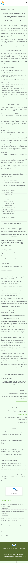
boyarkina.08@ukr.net (21, 401)
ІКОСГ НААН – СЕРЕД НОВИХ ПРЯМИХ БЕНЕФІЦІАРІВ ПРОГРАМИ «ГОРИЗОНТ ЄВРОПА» (13, 533)
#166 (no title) (10, 550)
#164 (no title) (14, 548)
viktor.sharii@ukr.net (22, 414)
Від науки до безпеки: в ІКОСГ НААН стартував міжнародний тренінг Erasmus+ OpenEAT (12, 519)
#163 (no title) (5, 548)
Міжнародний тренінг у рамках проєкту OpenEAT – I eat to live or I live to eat (14, 526)
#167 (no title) (18, 550)
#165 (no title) (22, 548)
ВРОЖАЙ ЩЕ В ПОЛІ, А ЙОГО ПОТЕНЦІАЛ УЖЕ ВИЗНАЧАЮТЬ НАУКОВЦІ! (12, 505)
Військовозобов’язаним (14, 551)
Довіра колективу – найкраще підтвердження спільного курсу (12, 512)
